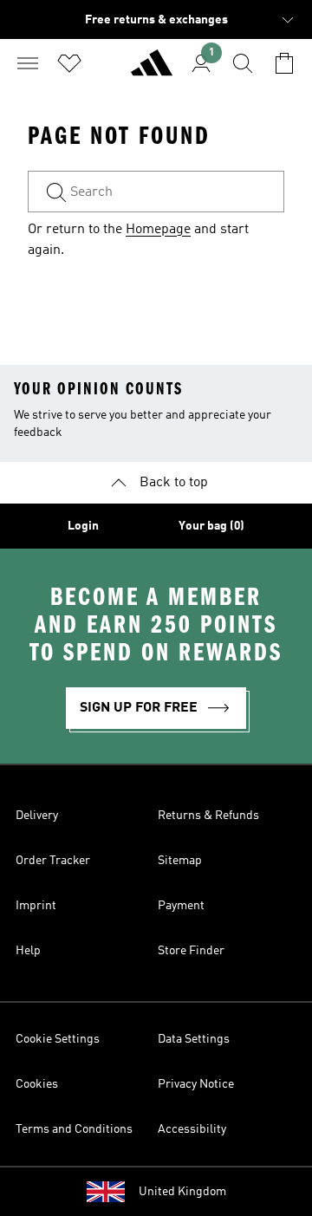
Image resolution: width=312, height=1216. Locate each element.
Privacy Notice (196, 1084)
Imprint (36, 906)
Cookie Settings (58, 1039)
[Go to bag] (284, 63)
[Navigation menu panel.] (28, 63)
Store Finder (191, 951)
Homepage (158, 230)
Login (83, 526)
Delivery (37, 816)
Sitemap (180, 861)
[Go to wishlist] (69, 63)
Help (28, 951)
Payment (181, 906)
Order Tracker (53, 861)
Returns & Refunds (208, 816)
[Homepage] (151, 70)
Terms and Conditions (74, 1129)
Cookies (37, 1084)
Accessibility (192, 1129)
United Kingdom (182, 1192)
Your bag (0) (211, 526)
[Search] (242, 63)
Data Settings (194, 1039)
